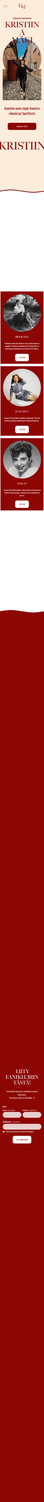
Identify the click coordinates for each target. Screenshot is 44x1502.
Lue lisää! (22, 357)
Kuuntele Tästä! (22, 126)
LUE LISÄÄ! (22, 429)
